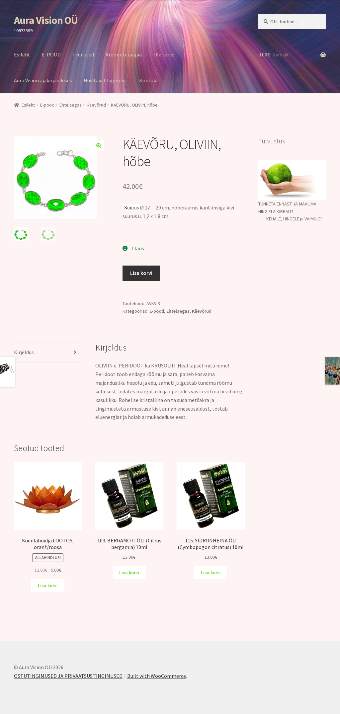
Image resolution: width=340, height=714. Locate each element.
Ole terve (163, 54)
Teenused (83, 54)
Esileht (22, 54)
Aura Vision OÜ (46, 20)
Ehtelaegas (70, 105)
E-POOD (51, 54)
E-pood (47, 105)
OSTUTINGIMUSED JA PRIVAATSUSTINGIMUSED (68, 676)
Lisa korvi (141, 273)
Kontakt (148, 80)
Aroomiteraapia (124, 54)
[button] (99, 145)
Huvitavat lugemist (106, 80)
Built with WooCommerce (156, 676)
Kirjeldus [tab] (24, 352)
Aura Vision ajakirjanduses (43, 80)
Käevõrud (96, 105)
